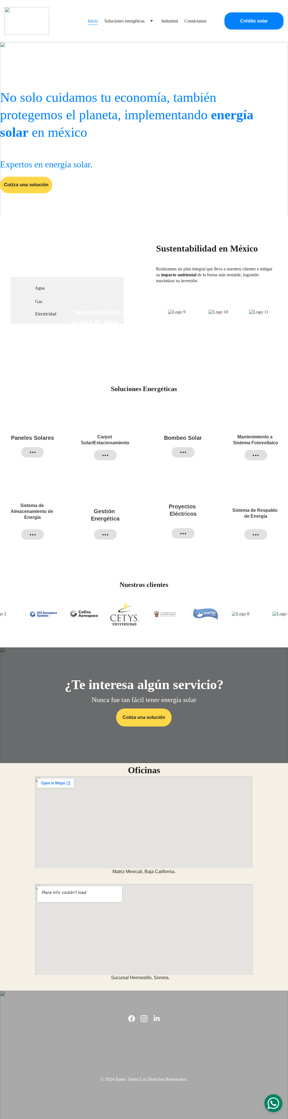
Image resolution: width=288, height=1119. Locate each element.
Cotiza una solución (26, 184)
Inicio (93, 21)
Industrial (169, 21)
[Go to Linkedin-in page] (156, 1018)
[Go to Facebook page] (131, 1018)
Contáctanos (195, 21)
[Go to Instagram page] (144, 1018)
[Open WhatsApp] (273, 1103)
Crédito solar (254, 21)
